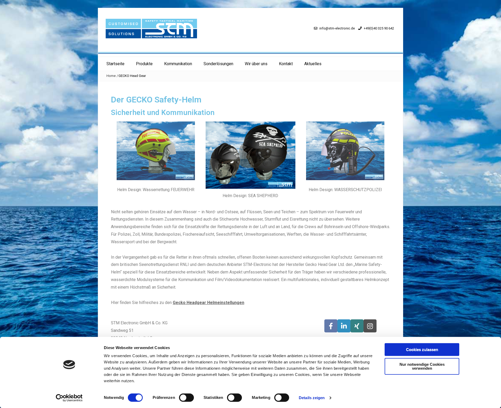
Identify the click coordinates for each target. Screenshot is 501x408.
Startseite (115, 63)
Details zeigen (312, 397)
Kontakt (286, 63)
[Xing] (356, 325)
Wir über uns (256, 63)
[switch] (186, 397)
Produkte (144, 63)
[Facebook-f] (330, 325)
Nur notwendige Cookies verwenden (422, 366)
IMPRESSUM (265, 330)
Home (111, 76)
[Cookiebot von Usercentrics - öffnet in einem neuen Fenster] (69, 398)
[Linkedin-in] (343, 325)
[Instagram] (370, 325)
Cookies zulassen (422, 349)
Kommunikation (178, 63)
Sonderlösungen (218, 63)
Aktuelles (312, 63)
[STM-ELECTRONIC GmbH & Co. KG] (250, 52)
